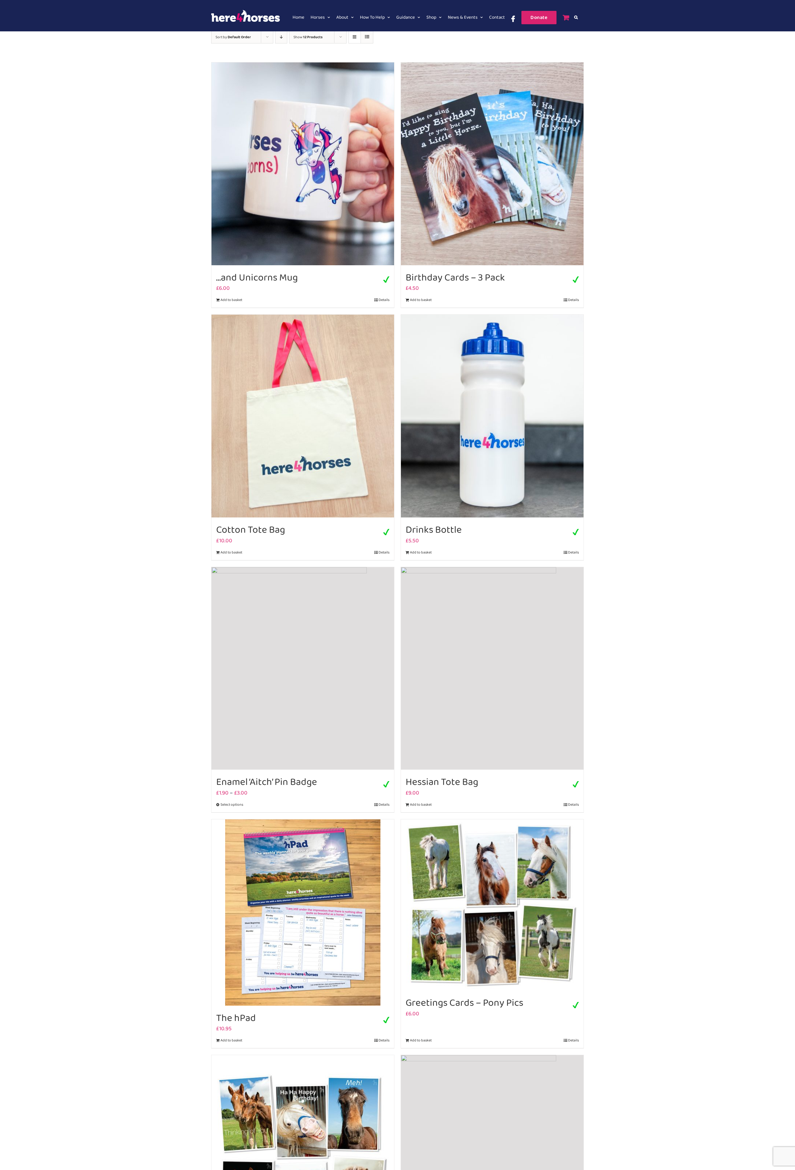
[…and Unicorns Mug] (302, 163)
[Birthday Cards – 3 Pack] (492, 163)
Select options (231, 805)
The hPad (236, 1018)
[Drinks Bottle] (492, 416)
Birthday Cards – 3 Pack (455, 278)
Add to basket (231, 300)
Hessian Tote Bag (442, 782)
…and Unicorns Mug (257, 278)
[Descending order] (281, 37)
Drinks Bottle (434, 530)
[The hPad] (302, 912)
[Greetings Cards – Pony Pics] (492, 905)
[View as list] (367, 37)
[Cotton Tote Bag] (302, 416)
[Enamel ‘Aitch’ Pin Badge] (302, 668)
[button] (576, 17)
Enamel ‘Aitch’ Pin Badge (266, 782)
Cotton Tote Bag (250, 530)
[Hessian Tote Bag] (492, 668)
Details (384, 300)
